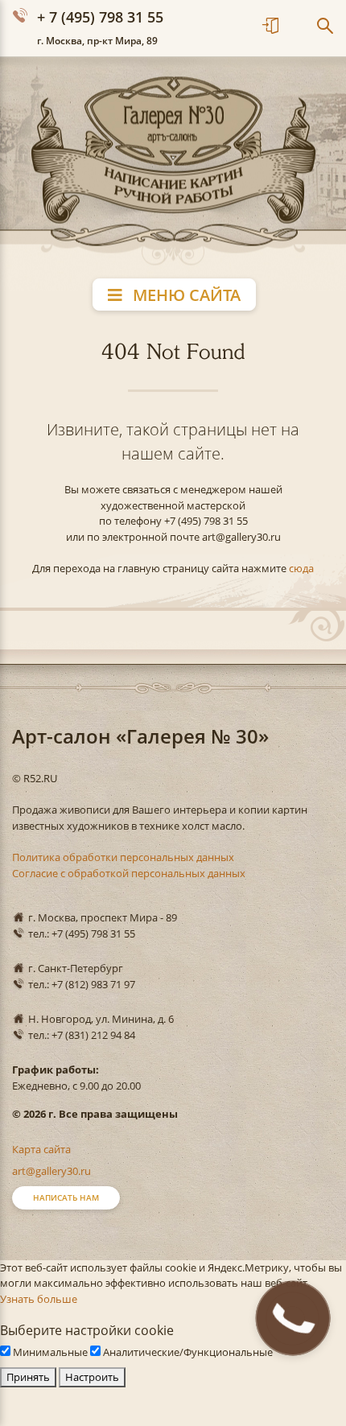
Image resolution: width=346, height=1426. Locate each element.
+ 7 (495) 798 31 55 (100, 17)
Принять (28, 1377)
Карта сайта (41, 1149)
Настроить (92, 1377)
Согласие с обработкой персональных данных (128, 873)
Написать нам (66, 1197)
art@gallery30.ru (51, 1171)
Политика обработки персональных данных (123, 857)
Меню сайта (185, 295)
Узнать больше (38, 1299)
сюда (301, 568)
